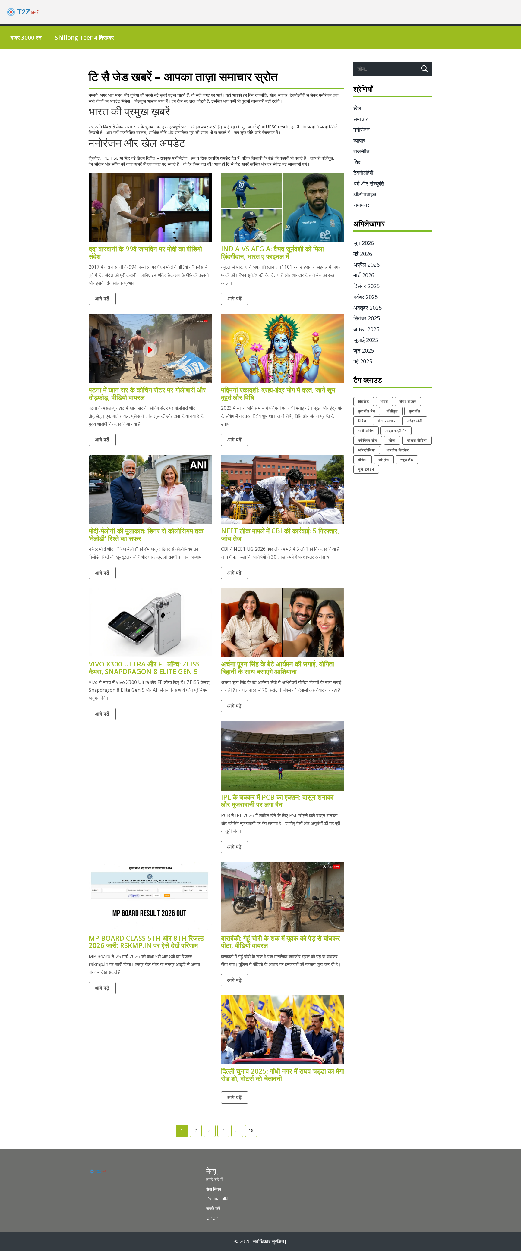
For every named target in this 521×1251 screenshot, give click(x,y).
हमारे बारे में (214, 1179)
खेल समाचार (387, 420)
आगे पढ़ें (102, 298)
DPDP (212, 1218)
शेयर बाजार (407, 401)
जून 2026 (363, 242)
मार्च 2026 (363, 275)
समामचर (361, 204)
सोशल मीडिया (417, 440)
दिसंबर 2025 (366, 286)
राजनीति (361, 151)
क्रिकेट (363, 401)
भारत (384, 401)
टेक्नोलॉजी (363, 172)
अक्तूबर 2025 (367, 307)
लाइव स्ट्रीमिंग (396, 430)
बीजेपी (362, 459)
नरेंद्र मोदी (414, 420)
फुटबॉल (414, 411)
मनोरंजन (361, 129)
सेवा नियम (213, 1189)
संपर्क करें (213, 1208)
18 (251, 1130)
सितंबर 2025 (366, 318)
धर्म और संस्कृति (368, 183)
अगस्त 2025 (366, 329)
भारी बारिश (366, 430)
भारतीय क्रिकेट (398, 450)
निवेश (362, 420)
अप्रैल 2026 (366, 264)
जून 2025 (363, 350)
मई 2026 (362, 253)
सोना (392, 440)
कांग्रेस (383, 459)
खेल (357, 108)
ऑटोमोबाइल (364, 194)
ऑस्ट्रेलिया (366, 450)
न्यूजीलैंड (406, 459)
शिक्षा (358, 161)
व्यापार (359, 140)
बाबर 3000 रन (26, 38)
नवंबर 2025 (365, 296)
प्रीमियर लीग (367, 440)
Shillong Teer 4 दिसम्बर (84, 38)
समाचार (360, 119)
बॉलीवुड (392, 411)
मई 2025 (362, 361)
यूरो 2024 (366, 469)
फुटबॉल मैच (366, 411)
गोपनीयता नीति (217, 1199)
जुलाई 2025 (365, 339)
